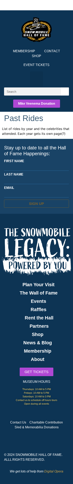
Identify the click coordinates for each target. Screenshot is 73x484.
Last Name (13, 174)
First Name (14, 161)
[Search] (65, 91)
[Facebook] (62, 435)
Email (9, 187)
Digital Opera (53, 471)
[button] (36, 79)
